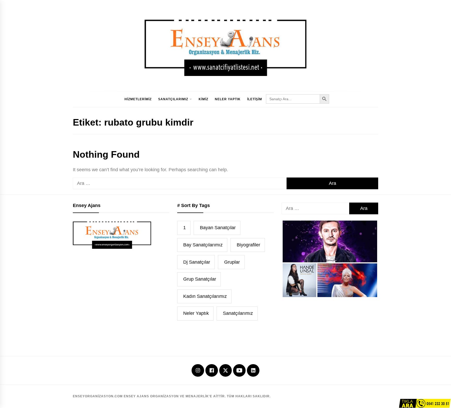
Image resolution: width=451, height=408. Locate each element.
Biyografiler (248, 244)
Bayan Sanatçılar (218, 227)
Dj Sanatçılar (196, 262)
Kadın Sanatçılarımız (205, 296)
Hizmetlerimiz (138, 99)
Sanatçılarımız (173, 99)
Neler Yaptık (228, 99)
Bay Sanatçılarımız (203, 244)
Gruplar (232, 262)
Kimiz (203, 99)
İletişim (254, 99)
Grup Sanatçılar (199, 279)
